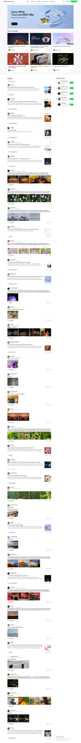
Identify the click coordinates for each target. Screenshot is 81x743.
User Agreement (68, 738)
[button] (68, 1)
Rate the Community (66, 739)
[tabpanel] (29, 410)
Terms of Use (63, 738)
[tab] (10, 78)
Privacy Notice (58, 738)
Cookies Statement (59, 739)
